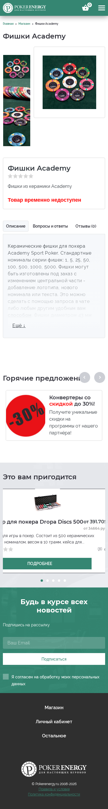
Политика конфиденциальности (54, 794)
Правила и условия (54, 789)
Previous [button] (84, 377)
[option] (17, 63)
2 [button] (47, 580)
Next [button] (99, 377)
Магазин (24, 23)
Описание (15, 226)
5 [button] (65, 580)
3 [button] (53, 580)
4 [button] (59, 580)
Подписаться (54, 659)
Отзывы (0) (85, 226)
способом (20, 315)
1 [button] (42, 580)
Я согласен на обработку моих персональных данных (55, 680)
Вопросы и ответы (50, 226)
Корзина (88, 6)
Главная (8, 23)
